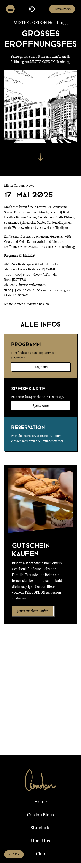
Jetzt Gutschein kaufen (32, 611)
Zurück (13, 854)
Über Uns (40, 841)
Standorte (40, 828)
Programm (40, 367)
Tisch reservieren (62, 9)
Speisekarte (41, 406)
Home (40, 802)
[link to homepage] (32, 9)
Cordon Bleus (40, 815)
